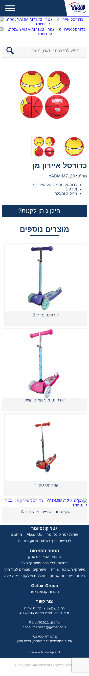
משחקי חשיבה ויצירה (68, 569)
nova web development (44, 652)
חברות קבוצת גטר (44, 591)
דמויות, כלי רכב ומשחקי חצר (45, 563)
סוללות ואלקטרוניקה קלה (24, 576)
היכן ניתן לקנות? (39, 210)
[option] (44, 95)
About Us (34, 534)
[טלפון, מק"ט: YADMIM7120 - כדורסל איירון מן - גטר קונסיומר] (42, 22)
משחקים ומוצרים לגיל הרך (25, 569)
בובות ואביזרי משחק (44, 557)
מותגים (16, 534)
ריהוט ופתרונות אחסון (67, 576)
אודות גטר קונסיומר (62, 534)
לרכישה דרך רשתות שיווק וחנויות (44, 541)
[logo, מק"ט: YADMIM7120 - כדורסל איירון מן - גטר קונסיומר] (76, 8)
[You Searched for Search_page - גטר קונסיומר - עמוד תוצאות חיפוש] (44, 32)
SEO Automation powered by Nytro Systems (44, 665)
